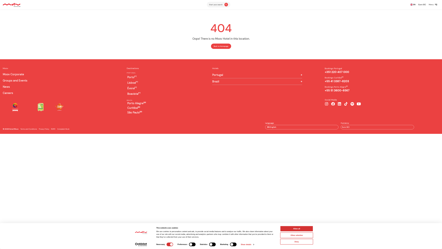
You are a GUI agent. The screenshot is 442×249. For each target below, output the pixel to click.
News (6, 87)
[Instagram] (326, 104)
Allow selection (297, 235)
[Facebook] (333, 104)
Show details (246, 244)
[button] (257, 75)
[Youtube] (359, 104)
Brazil (215, 81)
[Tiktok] (346, 104)
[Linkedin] (339, 104)
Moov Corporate (13, 74)
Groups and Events (15, 80)
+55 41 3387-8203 (337, 81)
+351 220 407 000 (337, 72)
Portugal (217, 75)
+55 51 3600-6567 (337, 90)
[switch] (192, 244)
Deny (297, 242)
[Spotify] (352, 104)
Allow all (296, 229)
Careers (8, 93)
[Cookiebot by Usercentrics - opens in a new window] (141, 244)
